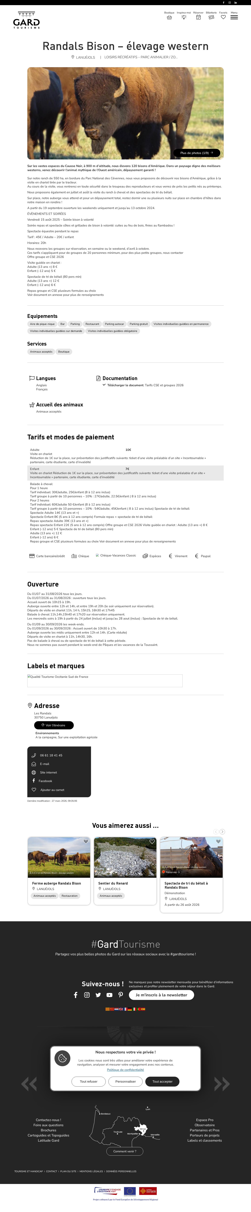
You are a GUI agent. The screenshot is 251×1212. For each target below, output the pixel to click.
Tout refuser (88, 1081)
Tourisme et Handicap (28, 1171)
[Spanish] (143, 1009)
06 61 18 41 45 (51, 755)
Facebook (45, 781)
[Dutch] (116, 1009)
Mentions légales (91, 1171)
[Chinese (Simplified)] (112, 1009)
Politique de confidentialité (125, 1070)
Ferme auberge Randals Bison (56, 883)
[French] (125, 1009)
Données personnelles (121, 1171)
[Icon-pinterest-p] (121, 995)
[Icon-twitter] (98, 995)
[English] (121, 1009)
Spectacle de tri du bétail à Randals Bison (186, 885)
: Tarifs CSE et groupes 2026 (163, 385)
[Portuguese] (139, 1009)
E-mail (44, 764)
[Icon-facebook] (76, 995)
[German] (130, 1009)
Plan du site (68, 1171)
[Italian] (134, 1009)
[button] (216, 831)
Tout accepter (162, 1081)
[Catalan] (108, 1009)
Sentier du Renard (113, 883)
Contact (51, 1171)
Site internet (48, 772)
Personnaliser (125, 1081)
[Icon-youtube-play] (109, 995)
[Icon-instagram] (87, 995)
